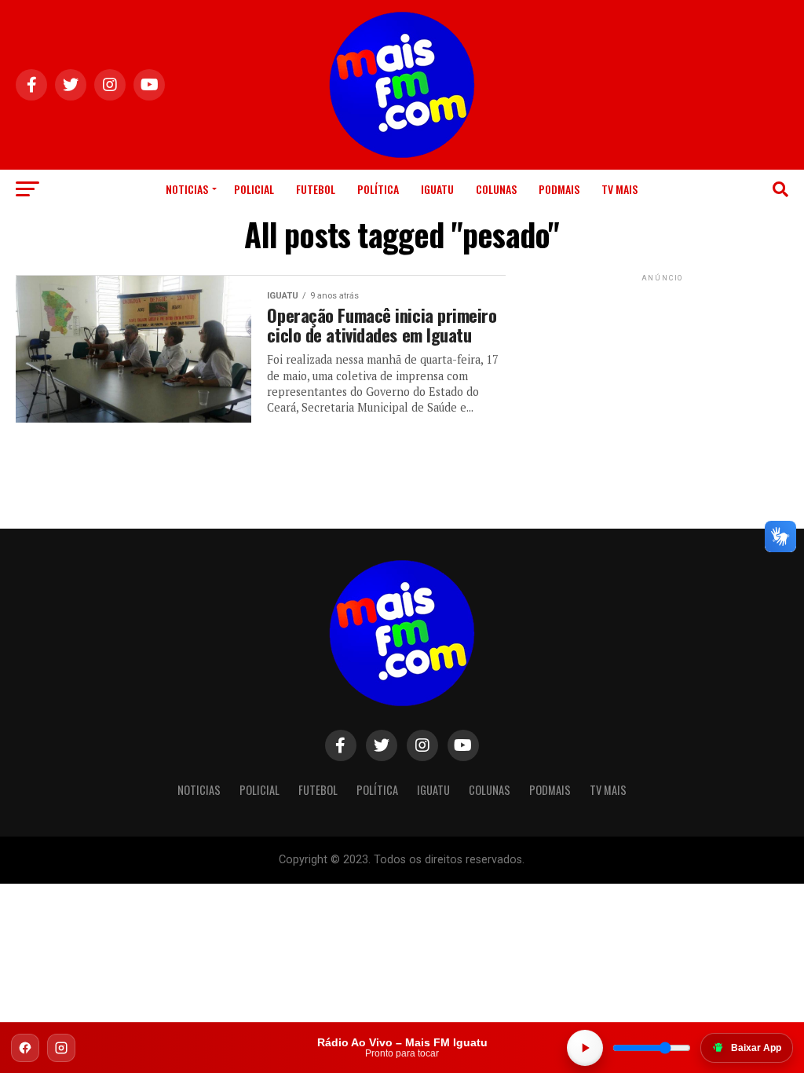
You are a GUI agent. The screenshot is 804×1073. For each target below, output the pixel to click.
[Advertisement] (662, 383)
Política (378, 189)
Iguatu (437, 189)
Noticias (187, 189)
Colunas (496, 189)
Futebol (315, 189)
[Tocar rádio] (585, 1048)
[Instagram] (61, 1048)
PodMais (559, 189)
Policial (254, 189)
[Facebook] (25, 1048)
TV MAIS (619, 189)
